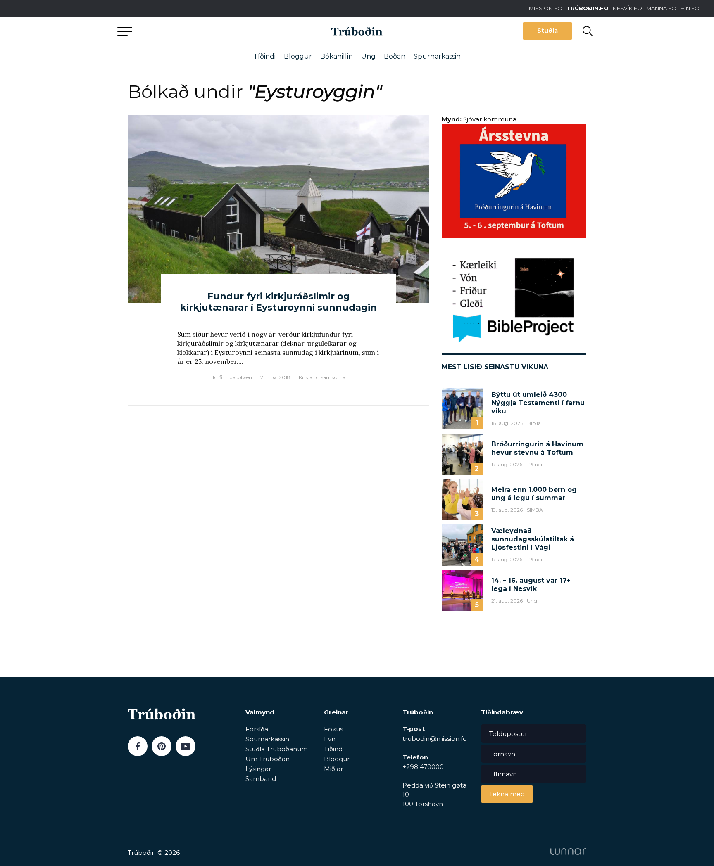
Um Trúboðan (267, 759)
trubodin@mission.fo (434, 739)
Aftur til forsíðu (194, 31)
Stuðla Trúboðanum (276, 749)
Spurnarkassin (437, 56)
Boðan (394, 56)
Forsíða (256, 729)
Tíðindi (264, 56)
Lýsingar (258, 769)
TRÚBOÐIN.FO (587, 8)
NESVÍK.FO (627, 8)
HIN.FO (690, 8)
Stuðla (547, 30)
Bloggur (298, 56)
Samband (260, 779)
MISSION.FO (545, 8)
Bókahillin (336, 56)
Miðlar (333, 769)
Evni (330, 739)
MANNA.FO (661, 8)
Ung (368, 56)
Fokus (333, 729)
